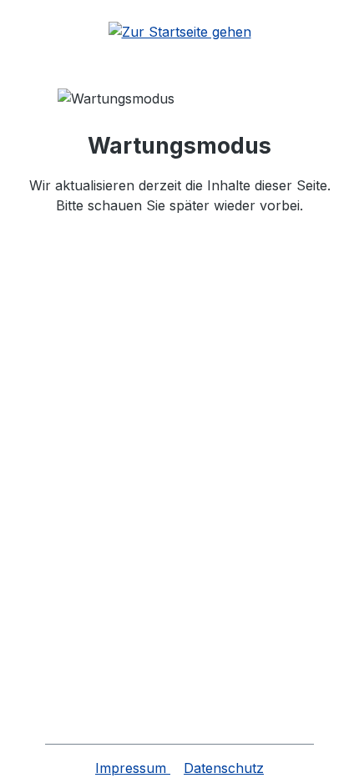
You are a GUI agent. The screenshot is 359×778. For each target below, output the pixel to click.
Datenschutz (224, 768)
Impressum (132, 768)
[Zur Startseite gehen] (179, 31)
